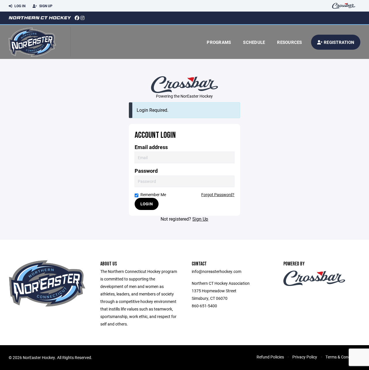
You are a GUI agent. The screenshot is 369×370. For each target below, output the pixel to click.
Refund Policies (270, 357)
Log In (19, 5)
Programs (219, 42)
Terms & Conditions (342, 357)
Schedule (254, 42)
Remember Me (153, 194)
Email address (151, 147)
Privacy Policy (304, 357)
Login (146, 204)
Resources (289, 42)
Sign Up (45, 5)
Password (146, 171)
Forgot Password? (217, 194)
